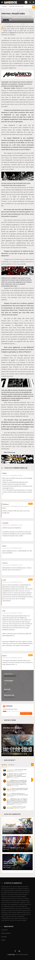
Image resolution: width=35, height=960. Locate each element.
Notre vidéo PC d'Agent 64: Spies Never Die (16, 844)
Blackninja (9, 788)
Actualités (4, 930)
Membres (4, 765)
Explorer (3, 937)
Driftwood (5, 16)
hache (4, 546)
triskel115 (5, 523)
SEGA (5, 691)
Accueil (4, 6)
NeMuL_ (5, 473)
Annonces (11, 765)
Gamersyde (11, 954)
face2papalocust (11, 769)
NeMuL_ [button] (4, 508)
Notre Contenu (5, 933)
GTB (3, 611)
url (7, 791)
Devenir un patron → (26, 713)
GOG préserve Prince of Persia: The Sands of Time (15, 862)
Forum (3, 940)
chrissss (5, 563)
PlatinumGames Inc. (9, 697)
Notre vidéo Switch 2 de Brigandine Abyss (17, 827)
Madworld (13, 32)
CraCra (8, 780)
